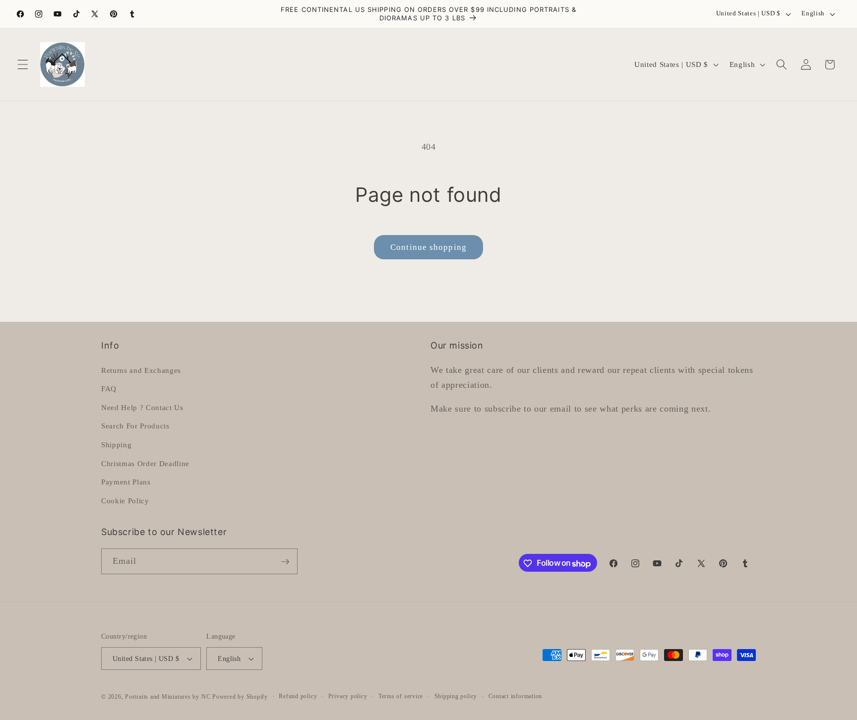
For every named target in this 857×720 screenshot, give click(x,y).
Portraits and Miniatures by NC (167, 696)
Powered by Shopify (240, 696)
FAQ (109, 388)
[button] (23, 64)
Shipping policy (456, 696)
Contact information (516, 696)
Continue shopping (428, 247)
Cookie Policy (125, 500)
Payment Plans (126, 482)
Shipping (116, 444)
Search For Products (135, 425)
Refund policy (298, 696)
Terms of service (400, 696)
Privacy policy (347, 696)
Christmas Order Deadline (145, 463)
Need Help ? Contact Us (142, 407)
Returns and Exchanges (141, 369)
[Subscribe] (285, 562)
